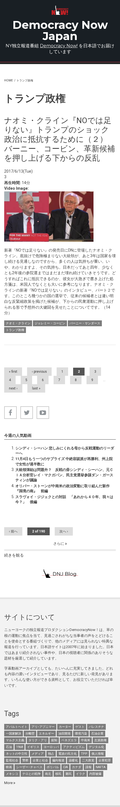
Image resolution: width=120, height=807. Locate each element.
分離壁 (30, 733)
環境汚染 (81, 733)
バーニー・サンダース (84, 323)
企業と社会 (40, 760)
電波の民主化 (67, 754)
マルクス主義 (15, 740)
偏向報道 (58, 760)
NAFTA (100, 767)
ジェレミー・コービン (50, 323)
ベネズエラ (69, 740)
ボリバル (53, 767)
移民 (58, 774)
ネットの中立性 (16, 754)
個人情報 (98, 754)
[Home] (60, 10)
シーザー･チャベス (29, 767)
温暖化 (73, 760)
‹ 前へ (13, 531)
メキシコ (12, 774)
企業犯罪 (105, 760)
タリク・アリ (37, 740)
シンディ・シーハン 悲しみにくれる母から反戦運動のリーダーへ (64, 450)
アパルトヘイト (16, 727)
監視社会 (12, 760)
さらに (59, 543)
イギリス (33, 747)
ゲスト (80, 727)
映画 (9, 767)
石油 (9, 747)
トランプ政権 (15, 330)
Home (8, 80)
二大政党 (88, 760)
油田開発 (64, 733)
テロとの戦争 (31, 774)
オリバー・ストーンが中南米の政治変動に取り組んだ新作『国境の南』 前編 (62, 488)
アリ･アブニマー (43, 727)
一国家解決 (13, 733)
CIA (65, 767)
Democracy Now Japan (60, 30)
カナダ (76, 767)
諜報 (88, 767)
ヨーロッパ (51, 747)
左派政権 (100, 740)
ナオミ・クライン (18, 323)
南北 (48, 774)
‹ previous (39, 372)
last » (36, 388)
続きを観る (14, 555)
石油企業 (97, 733)
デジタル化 (96, 747)
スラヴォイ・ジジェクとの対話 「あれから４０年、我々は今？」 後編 (64, 499)
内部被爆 (95, 774)
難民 (69, 774)
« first (13, 372)
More (8, 783)
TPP (84, 754)
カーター (65, 727)
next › (13, 388)
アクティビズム (74, 747)
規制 (54, 740)
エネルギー (46, 733)
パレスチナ (96, 727)
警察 (25, 760)
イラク (80, 774)
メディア (38, 754)
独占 (51, 754)
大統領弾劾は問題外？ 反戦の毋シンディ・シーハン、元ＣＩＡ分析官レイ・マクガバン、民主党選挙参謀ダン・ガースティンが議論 (64, 475)
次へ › (63, 531)
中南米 (85, 740)
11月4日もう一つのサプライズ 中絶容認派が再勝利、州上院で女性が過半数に (64, 461)
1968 (19, 747)
